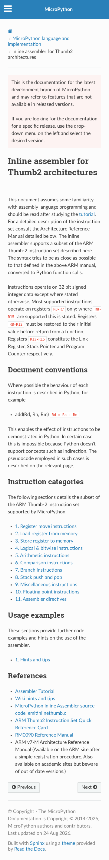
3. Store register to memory (44, 541)
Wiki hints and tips (35, 698)
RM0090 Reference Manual (44, 735)
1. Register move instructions (46, 526)
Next (87, 787)
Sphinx (37, 843)
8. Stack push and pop (38, 577)
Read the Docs (29, 849)
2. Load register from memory (46, 533)
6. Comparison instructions (44, 562)
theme (68, 843)
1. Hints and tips (32, 659)
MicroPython (59, 9)
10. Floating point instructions (47, 592)
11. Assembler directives (41, 599)
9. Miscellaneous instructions (46, 584)
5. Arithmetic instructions (42, 555)
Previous (26, 787)
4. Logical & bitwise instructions (49, 548)
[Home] (10, 31)
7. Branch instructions (38, 570)
